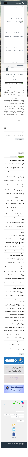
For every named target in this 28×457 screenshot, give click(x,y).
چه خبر (7, 135)
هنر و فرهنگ (18, 414)
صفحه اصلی (21, 443)
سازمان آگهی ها (20, 444)
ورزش (12, 416)
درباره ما (16, 443)
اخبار (22, 414)
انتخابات (13, 414)
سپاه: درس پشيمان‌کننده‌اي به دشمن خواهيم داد (14, 47)
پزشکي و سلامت (7, 414)
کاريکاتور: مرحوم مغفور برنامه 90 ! (17, 18)
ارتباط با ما (10, 443)
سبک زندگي (21, 416)
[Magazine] (20, 3)
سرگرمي (16, 416)
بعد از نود (14, 79)
